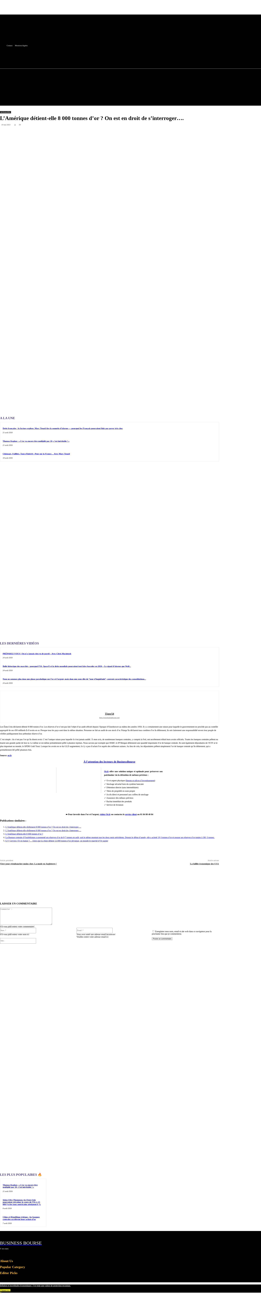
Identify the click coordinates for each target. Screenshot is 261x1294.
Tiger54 (109, 713)
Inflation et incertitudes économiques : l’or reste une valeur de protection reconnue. (35, 1285)
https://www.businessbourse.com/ (109, 717)
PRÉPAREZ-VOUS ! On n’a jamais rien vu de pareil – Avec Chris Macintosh (37, 654)
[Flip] (184, 131)
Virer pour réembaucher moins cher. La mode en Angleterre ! (28, 864)
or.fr (10, 755)
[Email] (165, 131)
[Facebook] (89, 55)
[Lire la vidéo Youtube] (78, 780)
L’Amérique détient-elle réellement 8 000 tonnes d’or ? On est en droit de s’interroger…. (43, 827)
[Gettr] (204, 131)
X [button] (1, 1293)
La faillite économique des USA (204, 864)
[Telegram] (175, 131)
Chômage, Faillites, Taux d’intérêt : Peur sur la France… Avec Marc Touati (36, 454)
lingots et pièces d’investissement (140, 780)
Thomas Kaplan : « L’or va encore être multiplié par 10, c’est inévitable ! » (36, 441)
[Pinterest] (126, 131)
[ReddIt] (155, 131)
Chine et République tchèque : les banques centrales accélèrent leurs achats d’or (21, 1218)
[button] (98, 61)
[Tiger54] (109, 702)
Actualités (5, 112)
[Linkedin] (145, 131)
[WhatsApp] (136, 131)
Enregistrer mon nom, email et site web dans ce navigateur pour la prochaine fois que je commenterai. (182, 932)
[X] (94, 55)
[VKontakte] (16, 1254)
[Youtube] (99, 55)
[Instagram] (6, 1254)
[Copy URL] (194, 131)
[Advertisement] (20, 336)
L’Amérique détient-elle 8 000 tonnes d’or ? (24, 834)
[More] (214, 131)
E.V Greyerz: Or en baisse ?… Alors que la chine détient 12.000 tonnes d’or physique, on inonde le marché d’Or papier (56, 841)
